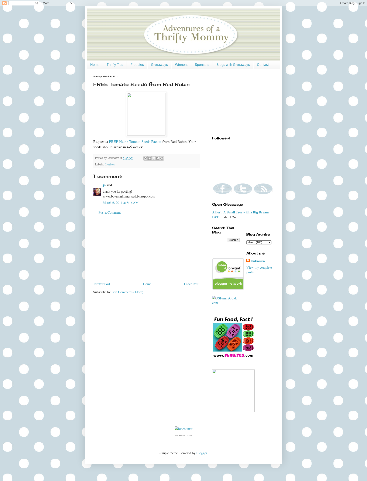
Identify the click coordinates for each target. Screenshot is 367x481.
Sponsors (202, 64)
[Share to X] (153, 158)
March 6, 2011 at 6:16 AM (120, 202)
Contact (263, 64)
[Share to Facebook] (157, 158)
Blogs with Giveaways (233, 64)
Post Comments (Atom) (127, 292)
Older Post (191, 284)
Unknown (258, 261)
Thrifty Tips (115, 64)
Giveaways (159, 64)
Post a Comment (110, 212)
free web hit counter (183, 435)
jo (104, 184)
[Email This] (145, 158)
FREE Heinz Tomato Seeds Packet (135, 141)
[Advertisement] (146, 248)
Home (94, 64)
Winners (181, 64)
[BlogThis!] (149, 158)
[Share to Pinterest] (162, 158)
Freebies (137, 64)
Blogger (201, 453)
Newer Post (102, 284)
